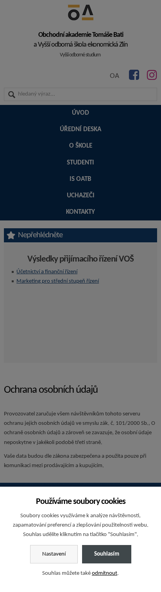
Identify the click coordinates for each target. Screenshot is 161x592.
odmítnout (104, 573)
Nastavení (54, 554)
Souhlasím (106, 554)
